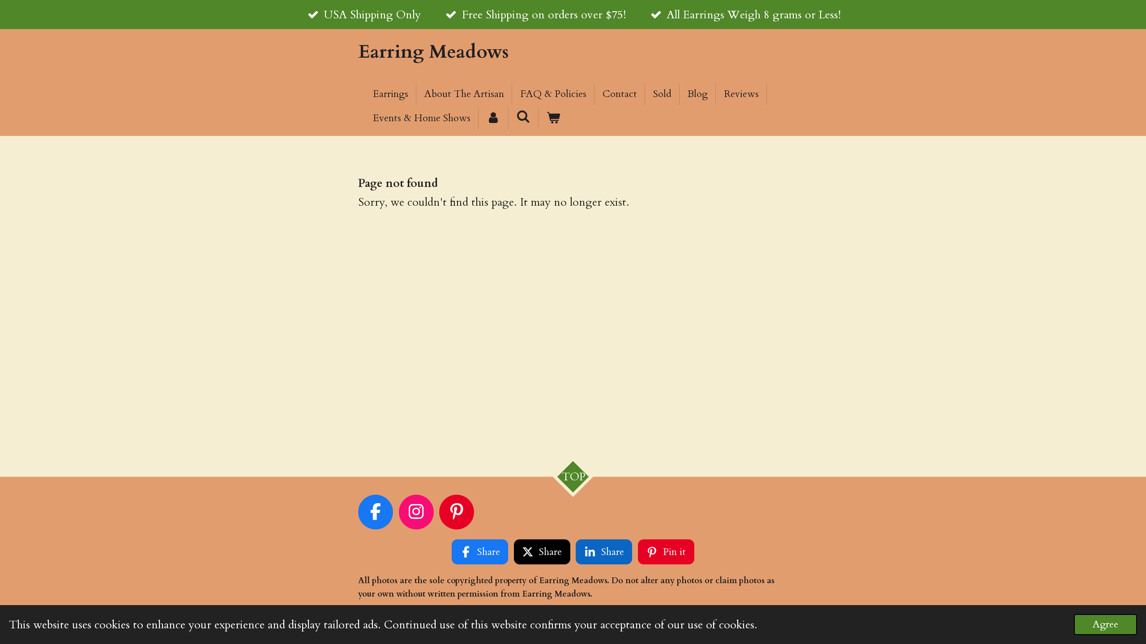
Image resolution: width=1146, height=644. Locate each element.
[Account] (494, 118)
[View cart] (554, 118)
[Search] (524, 117)
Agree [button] (1105, 624)
